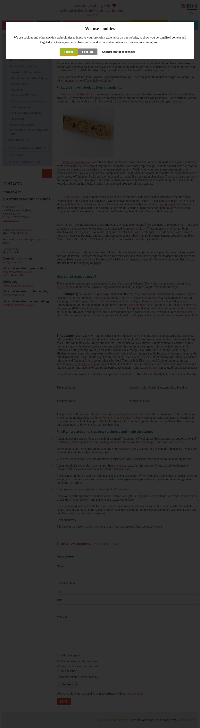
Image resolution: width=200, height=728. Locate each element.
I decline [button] (88, 52)
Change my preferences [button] (118, 52)
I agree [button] (68, 52)
